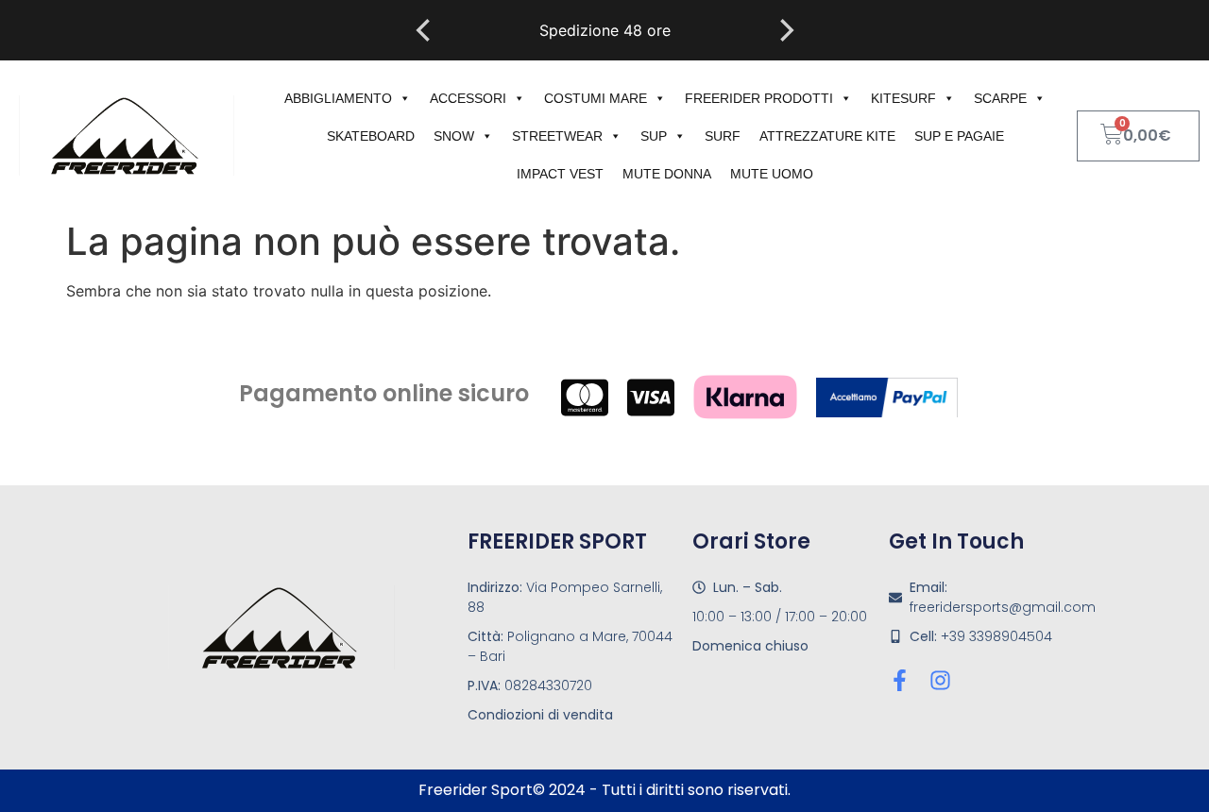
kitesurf (903, 98)
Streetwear (557, 136)
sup (653, 136)
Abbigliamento (338, 98)
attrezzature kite (827, 136)
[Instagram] (940, 680)
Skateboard (371, 136)
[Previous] (425, 30)
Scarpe (1000, 98)
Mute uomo (771, 173)
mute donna (666, 173)
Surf (723, 136)
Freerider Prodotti (759, 98)
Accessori (468, 98)
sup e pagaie (959, 136)
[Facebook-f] (900, 680)
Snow (454, 136)
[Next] (785, 30)
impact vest (560, 173)
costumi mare (595, 98)
